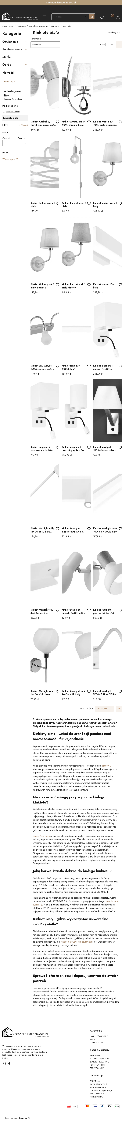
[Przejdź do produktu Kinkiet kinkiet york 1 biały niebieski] (44, 247)
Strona (102, 44)
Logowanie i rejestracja (101, 1090)
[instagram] (4, 1063)
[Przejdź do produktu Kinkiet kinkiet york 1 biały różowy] (76, 247)
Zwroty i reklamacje (99, 1062)
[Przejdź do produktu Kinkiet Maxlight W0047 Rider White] (107, 654)
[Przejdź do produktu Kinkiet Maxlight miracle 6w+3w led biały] (76, 491)
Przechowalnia (97, 1093)
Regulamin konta (98, 1087)
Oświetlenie (21, 26)
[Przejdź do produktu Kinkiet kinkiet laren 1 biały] (76, 166)
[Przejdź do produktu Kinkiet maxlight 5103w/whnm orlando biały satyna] (107, 410)
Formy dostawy (97, 1068)
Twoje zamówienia (98, 1084)
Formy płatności (97, 1065)
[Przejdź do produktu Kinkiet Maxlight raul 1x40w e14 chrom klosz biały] (44, 654)
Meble (92, 1039)
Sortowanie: (35, 38)
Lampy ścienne (40, 836)
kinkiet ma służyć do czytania (75, 941)
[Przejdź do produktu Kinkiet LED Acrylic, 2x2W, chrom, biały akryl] (44, 329)
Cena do (21, 138)
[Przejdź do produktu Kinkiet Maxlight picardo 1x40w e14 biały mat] (76, 573)
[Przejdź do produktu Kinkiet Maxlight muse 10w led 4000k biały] (107, 491)
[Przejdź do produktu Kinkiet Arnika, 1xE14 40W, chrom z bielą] (76, 85)
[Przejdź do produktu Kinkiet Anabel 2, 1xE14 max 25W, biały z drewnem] (44, 85)
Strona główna (8, 26)
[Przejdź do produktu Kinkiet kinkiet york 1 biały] (107, 166)
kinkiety (105, 765)
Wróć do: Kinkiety (12, 111)
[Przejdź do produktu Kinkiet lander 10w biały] (107, 247)
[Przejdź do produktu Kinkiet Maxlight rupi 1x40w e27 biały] (76, 654)
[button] (44, 17)
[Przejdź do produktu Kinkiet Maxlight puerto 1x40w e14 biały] (107, 573)
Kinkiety (54, 26)
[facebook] (9, 1063)
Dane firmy (95, 1081)
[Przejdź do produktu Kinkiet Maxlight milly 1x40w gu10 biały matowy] (44, 491)
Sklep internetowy (16, 1118)
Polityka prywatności (100, 1058)
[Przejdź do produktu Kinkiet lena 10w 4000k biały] (76, 329)
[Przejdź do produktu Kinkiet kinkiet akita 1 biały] (44, 166)
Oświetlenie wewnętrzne (38, 26)
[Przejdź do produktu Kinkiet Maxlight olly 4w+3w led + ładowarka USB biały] (44, 573)
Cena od (6, 138)
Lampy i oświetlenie (99, 1036)
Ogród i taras (96, 1042)
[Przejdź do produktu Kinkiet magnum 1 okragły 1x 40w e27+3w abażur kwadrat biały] (107, 329)
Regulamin (95, 1055)
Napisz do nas (96, 1097)
